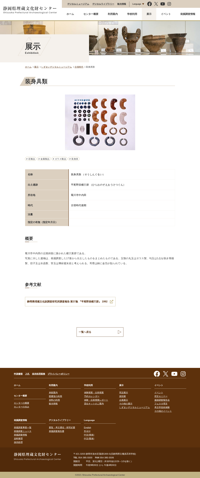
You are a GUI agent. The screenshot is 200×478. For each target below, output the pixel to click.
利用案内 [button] (113, 14)
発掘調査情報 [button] (187, 14)
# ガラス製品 (59, 159)
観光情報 (121, 4)
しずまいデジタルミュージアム (56, 67)
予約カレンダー (91, 396)
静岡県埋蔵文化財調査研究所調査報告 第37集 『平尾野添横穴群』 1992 (67, 301)
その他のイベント (163, 411)
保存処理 (18, 442)
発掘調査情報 (20, 435)
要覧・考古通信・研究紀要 (62, 427)
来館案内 (53, 392)
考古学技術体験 (162, 407)
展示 (36, 67)
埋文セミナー (161, 396)
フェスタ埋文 (161, 403)
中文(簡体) (89, 435)
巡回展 (122, 396)
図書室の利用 (55, 396)
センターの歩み (21, 406)
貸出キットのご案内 (94, 403)
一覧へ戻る (85, 332)
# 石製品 (30, 159)
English (87, 427)
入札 (27, 374)
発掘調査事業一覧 (22, 427)
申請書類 (18, 374)
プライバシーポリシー (59, 374)
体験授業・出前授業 (94, 392)
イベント (158, 392)
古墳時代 (79, 67)
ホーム (70, 14)
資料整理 (18, 438)
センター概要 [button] (90, 14)
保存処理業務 (38, 374)
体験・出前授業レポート (96, 400)
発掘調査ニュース (22, 431)
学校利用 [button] (132, 14)
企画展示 (123, 400)
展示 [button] (149, 14)
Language (136, 4)
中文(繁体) (89, 438)
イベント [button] (166, 14)
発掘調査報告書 (56, 431)
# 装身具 (73, 159)
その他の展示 (125, 403)
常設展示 (123, 392)
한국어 (87, 431)
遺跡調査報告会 (162, 400)
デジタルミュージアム (78, 4)
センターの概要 (21, 403)
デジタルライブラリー (103, 4)
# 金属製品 (44, 159)
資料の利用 (54, 400)
